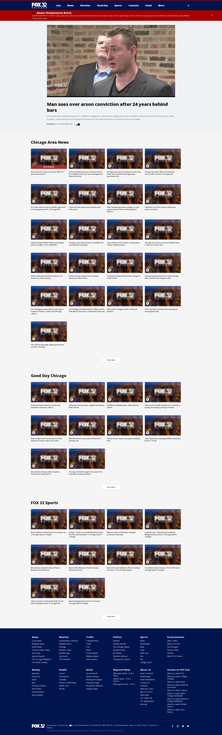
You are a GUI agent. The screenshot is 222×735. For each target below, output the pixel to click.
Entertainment (175, 637)
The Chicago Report (121, 647)
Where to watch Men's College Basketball (176, 694)
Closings (62, 647)
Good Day (36, 653)
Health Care (64, 685)
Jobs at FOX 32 (146, 692)
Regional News (121, 669)
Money (36, 669)
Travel (88, 644)
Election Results (119, 644)
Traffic (90, 637)
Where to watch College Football (177, 677)
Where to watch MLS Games (176, 710)
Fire (141, 656)
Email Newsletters (147, 679)
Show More (111, 360)
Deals (34, 679)
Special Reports (38, 656)
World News (37, 647)
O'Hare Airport (92, 653)
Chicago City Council (121, 659)
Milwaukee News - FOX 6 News (123, 674)
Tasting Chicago (92, 682)
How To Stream (146, 673)
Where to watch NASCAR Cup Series (177, 686)
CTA (87, 647)
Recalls (62, 689)
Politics (117, 637)
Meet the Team (146, 689)
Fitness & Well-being (67, 682)
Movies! (170, 653)
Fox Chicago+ (173, 647)
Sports (144, 637)
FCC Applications (147, 701)
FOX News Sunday (39, 662)
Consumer (36, 676)
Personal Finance (39, 685)
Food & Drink (172, 650)
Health (63, 669)
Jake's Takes (172, 641)
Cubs (142, 650)
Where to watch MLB (176, 682)
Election (116, 641)
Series (89, 669)
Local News (37, 641)
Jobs (33, 682)
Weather (64, 637)
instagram (178, 726)
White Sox (144, 653)
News (35, 637)
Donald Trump (119, 650)
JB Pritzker (117, 653)
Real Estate (36, 689)
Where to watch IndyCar (177, 690)
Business (35, 673)
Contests (144, 685)
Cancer (62, 673)
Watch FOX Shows (174, 656)
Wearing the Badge (94, 679)
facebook (173, 726)
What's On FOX (173, 644)
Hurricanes (63, 656)
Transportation (92, 641)
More (161, 5)
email (188, 726)
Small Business (38, 692)
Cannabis (63, 679)
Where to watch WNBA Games (176, 705)
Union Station (91, 659)
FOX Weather (64, 659)
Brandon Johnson (120, 656)
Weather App (64, 653)
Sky (141, 659)
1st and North (92, 673)
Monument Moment (94, 685)
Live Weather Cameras (68, 641)
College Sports (146, 662)
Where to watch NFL (175, 673)
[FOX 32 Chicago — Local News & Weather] (40, 5)
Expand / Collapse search (188, 5)
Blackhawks (145, 644)
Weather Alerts (65, 644)
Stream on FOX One (178, 669)
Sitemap (143, 704)
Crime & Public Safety (41, 650)
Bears (142, 641)
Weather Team (65, 650)
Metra (88, 650)
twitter (183, 726)
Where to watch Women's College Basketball (178, 700)
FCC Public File (146, 698)
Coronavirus (64, 676)
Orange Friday (92, 689)
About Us (145, 669)
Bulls (142, 647)
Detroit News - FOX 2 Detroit (122, 680)
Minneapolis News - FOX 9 (124, 684)
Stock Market (37, 695)
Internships (144, 695)
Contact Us (144, 682)
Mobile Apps (145, 676)
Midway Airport (92, 656)
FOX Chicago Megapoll (41, 659)
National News (38, 644)
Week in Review (92, 676)
